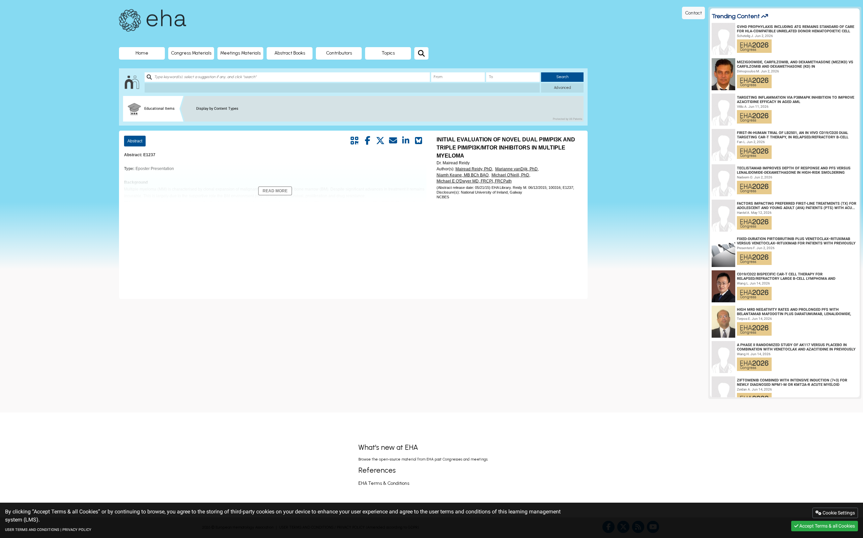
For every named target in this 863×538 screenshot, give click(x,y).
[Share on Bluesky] (419, 141)
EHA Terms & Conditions (383, 483)
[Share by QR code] (355, 141)
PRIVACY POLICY (76, 530)
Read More (275, 191)
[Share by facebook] (367, 141)
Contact (693, 13)
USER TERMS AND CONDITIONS (32, 530)
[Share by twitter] (380, 141)
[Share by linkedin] (406, 141)
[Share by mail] (393, 141)
